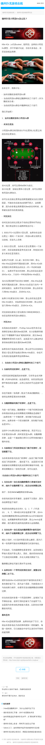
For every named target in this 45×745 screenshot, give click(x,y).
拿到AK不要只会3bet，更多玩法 (13, 696)
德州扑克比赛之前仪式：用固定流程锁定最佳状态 (22, 732)
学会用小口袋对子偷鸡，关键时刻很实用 (16, 689)
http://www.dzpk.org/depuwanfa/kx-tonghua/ (23, 660)
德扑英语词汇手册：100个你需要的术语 (18, 713)
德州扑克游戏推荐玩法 (24, 12)
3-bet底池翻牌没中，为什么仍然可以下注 (19, 708)
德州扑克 (24, 678)
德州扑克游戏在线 (12, 3)
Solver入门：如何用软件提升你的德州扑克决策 (21, 728)
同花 (17, 678)
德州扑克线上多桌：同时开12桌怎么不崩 (19, 724)
